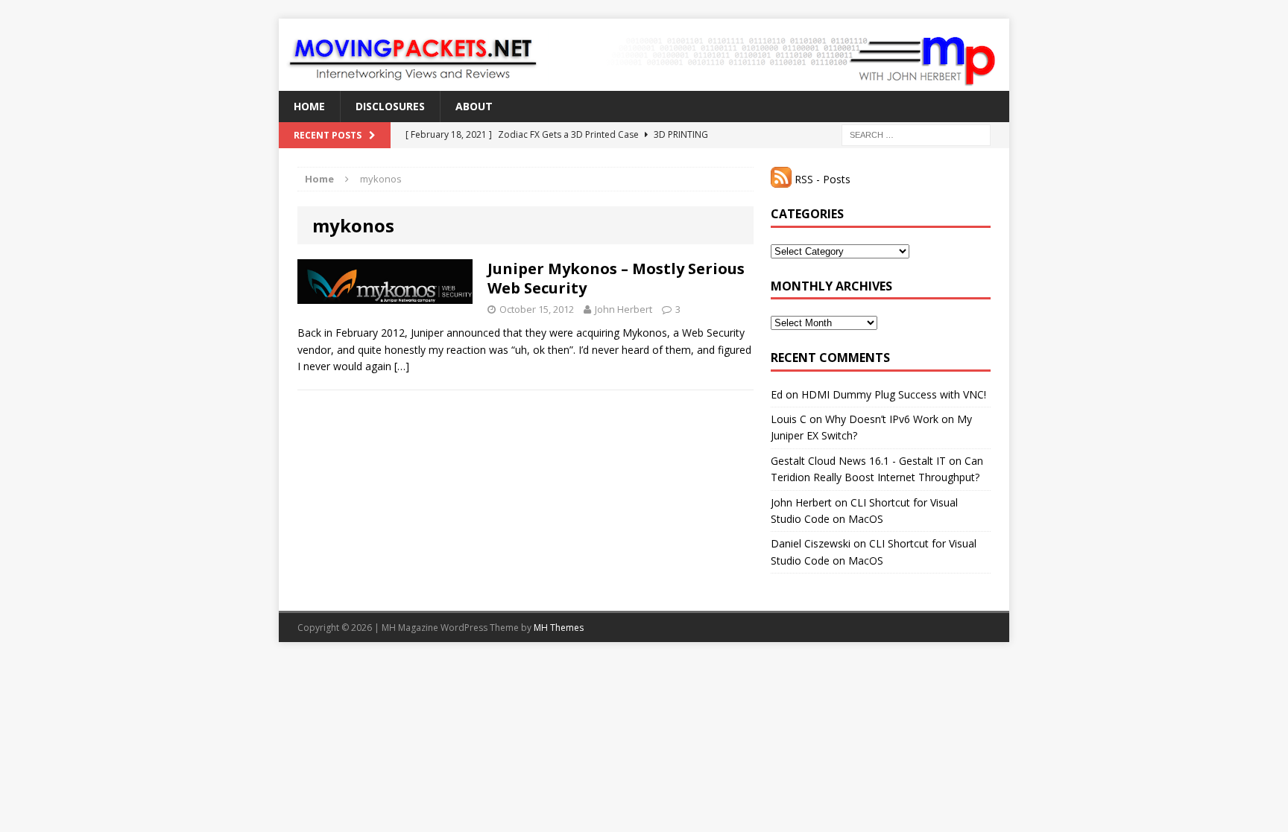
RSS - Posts (821, 179)
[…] (401, 366)
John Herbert (623, 309)
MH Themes (559, 627)
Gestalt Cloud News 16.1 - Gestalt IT (858, 461)
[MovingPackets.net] (644, 55)
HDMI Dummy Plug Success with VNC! (893, 394)
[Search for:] (916, 134)
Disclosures (390, 106)
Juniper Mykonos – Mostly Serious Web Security (616, 278)
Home (309, 106)
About (474, 106)
